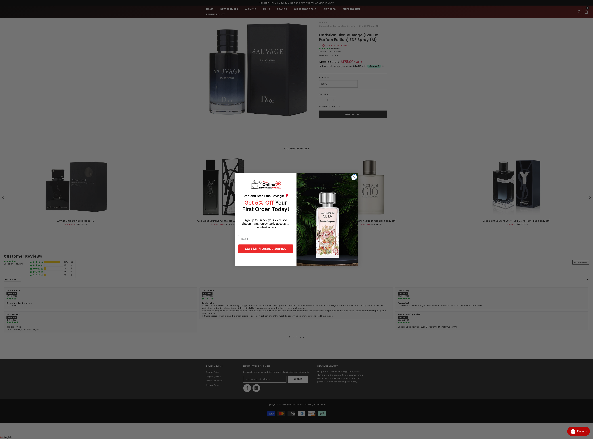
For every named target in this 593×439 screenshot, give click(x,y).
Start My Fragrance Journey (265, 248)
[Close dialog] (354, 177)
